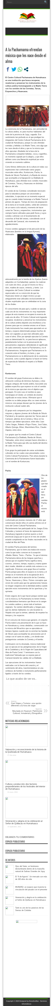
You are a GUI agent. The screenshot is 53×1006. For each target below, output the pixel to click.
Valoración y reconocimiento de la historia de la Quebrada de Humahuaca (25, 750)
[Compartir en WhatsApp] (20, 69)
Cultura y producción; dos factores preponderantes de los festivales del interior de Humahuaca (25, 786)
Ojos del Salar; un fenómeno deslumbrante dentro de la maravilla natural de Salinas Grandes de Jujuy (30, 868)
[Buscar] (46, 2)
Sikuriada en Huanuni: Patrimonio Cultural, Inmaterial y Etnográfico (27, 711)
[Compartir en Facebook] (7, 69)
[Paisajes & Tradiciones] (26, 20)
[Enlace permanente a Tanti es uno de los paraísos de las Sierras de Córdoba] (9, 914)
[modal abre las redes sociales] (26, 69)
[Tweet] (13, 69)
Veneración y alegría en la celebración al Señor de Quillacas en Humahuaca (23, 822)
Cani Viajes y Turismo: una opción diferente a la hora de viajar (26, 703)
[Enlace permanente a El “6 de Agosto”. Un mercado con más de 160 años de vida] (9, 883)
